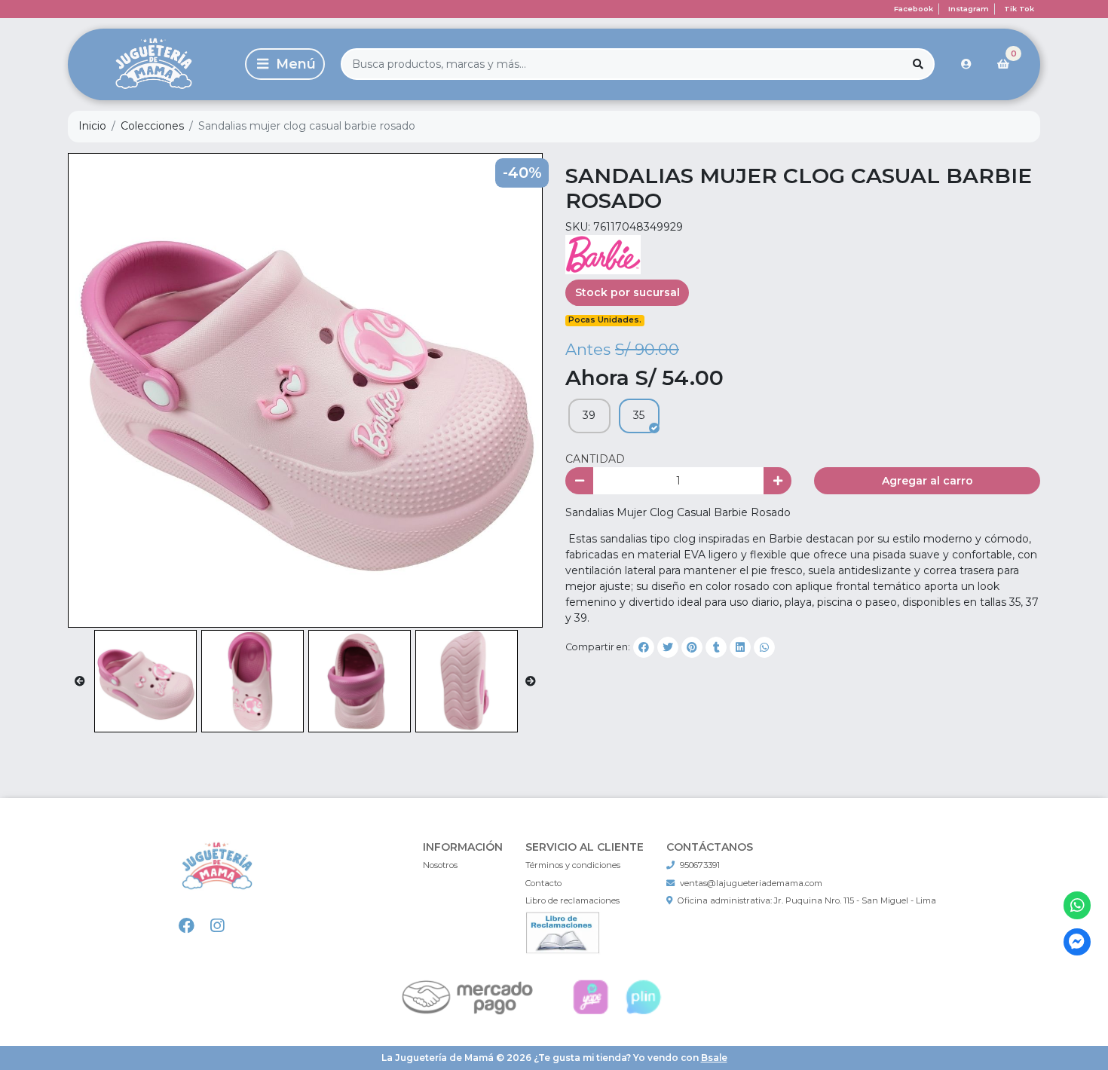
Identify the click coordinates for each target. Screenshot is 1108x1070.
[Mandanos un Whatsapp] (1077, 905)
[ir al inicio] (217, 883)
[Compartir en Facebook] (643, 647)
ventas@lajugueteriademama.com (751, 883)
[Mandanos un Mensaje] (1077, 942)
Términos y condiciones (572, 865)
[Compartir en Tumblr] (716, 647)
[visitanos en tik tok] (248, 926)
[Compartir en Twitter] (667, 647)
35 (638, 415)
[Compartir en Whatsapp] (764, 647)
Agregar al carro (927, 481)
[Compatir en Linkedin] (740, 647)
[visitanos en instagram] (217, 926)
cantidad (595, 459)
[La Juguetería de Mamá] (154, 64)
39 (589, 415)
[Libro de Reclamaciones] (563, 931)
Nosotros (440, 865)
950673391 (700, 865)
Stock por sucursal (627, 292)
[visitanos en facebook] (186, 926)
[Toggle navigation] (285, 64)
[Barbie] (603, 254)
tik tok (1019, 9)
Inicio (92, 126)
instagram (968, 9)
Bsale (714, 1057)
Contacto (543, 883)
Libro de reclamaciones (572, 900)
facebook (913, 9)
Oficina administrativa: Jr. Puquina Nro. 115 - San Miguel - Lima (807, 900)
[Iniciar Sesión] (966, 64)
